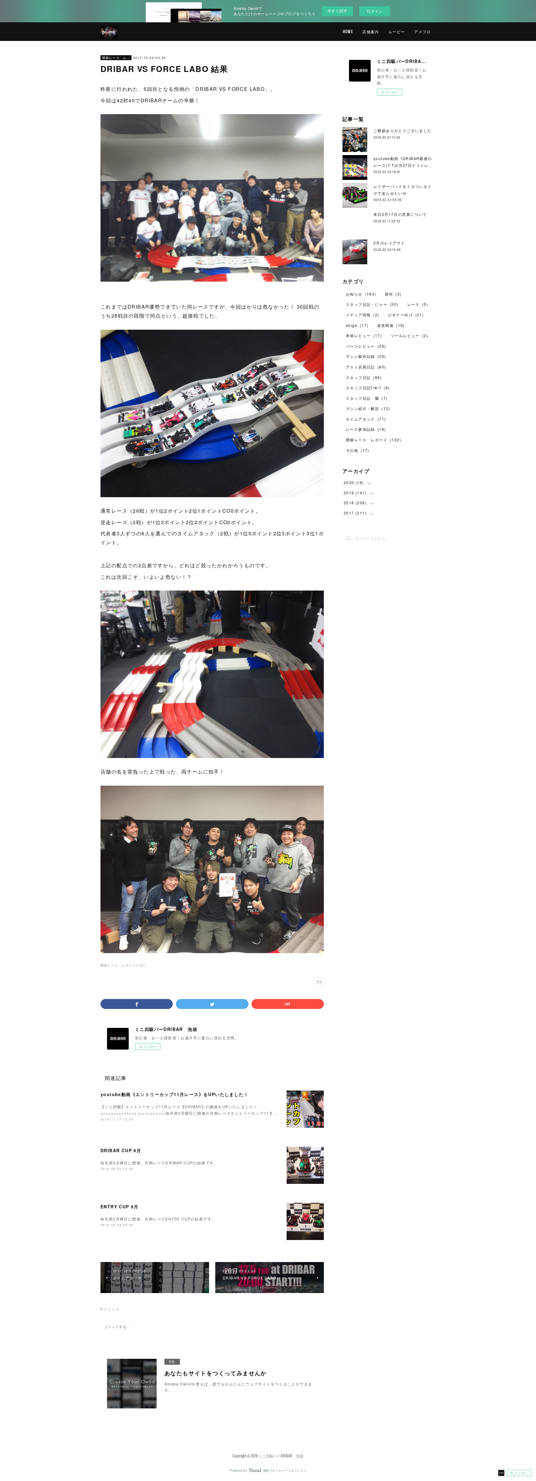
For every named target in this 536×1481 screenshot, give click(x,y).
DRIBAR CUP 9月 (120, 1150)
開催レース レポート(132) (122, 965)
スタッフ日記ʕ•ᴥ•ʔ (368, 387)
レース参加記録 (366, 429)
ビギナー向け (406, 314)
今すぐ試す (337, 11)
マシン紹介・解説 (368, 408)
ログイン (375, 11)
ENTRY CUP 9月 (119, 1206)
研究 (393, 294)
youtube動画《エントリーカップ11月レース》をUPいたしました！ (174, 1094)
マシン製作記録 (366, 356)
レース (417, 304)
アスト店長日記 (366, 366)
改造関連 (391, 325)
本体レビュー (364, 335)
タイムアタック (366, 419)
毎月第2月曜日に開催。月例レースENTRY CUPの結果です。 (158, 1218)
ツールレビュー (409, 335)
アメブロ (422, 31)
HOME (348, 31)
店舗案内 (370, 31)
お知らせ (361, 294)
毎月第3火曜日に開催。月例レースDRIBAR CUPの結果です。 (159, 1162)
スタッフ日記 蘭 (366, 398)
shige (357, 325)
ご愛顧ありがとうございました (402, 130)
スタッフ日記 (364, 377)
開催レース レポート (116, 58)
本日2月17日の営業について (400, 214)
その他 (357, 450)
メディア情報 (362, 314)
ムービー (396, 31)
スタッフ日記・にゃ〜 (372, 304)
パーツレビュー (366, 346)
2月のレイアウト (389, 242)
